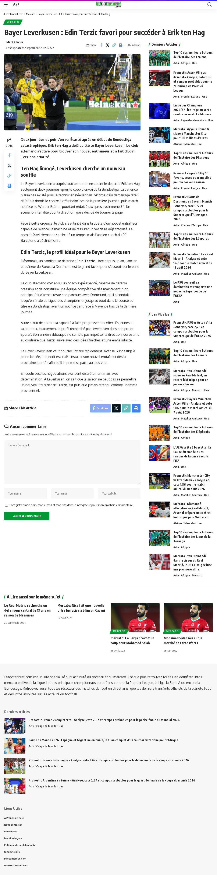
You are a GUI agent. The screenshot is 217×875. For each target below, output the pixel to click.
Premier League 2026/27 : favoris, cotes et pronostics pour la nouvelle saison (192, 177)
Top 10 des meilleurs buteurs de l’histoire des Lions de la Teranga (193, 536)
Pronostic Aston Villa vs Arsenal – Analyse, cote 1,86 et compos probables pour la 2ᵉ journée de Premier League (192, 81)
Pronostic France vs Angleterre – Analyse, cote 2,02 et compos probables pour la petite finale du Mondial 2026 (104, 720)
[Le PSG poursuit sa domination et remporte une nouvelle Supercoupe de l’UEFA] (159, 288)
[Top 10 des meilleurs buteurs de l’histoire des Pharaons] (159, 159)
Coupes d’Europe (191, 225)
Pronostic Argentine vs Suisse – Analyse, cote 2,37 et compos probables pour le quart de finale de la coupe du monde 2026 (112, 780)
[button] (7, 4)
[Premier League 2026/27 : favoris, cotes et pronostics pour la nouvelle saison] (159, 179)
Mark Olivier (14, 42)
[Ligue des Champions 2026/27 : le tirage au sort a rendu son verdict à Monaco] (159, 111)
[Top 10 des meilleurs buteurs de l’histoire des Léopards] (159, 240)
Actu (176, 63)
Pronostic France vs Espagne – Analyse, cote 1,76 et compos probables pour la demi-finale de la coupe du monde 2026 (109, 760)
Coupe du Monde (46, 726)
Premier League (190, 96)
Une (194, 63)
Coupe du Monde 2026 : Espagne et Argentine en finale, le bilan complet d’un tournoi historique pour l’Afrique (103, 740)
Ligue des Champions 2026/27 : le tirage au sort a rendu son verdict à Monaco (192, 109)
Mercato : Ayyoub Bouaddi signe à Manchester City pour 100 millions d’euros (191, 133)
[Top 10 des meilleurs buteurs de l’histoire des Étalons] (159, 58)
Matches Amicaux (191, 273)
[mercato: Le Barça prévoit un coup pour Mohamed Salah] (135, 618)
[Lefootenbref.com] (108, 4)
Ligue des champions (193, 120)
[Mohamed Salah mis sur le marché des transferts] (188, 618)
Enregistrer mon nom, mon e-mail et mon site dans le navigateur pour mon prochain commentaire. (72, 505)
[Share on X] (108, 45)
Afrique (185, 63)
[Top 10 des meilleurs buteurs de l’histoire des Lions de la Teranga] (159, 538)
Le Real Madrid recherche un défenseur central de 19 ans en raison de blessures (27, 610)
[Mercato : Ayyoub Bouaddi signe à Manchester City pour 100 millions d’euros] (159, 135)
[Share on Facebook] (101, 45)
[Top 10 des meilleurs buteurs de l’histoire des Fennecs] (159, 356)
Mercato (13, 22)
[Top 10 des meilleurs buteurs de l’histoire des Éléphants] (159, 433)
